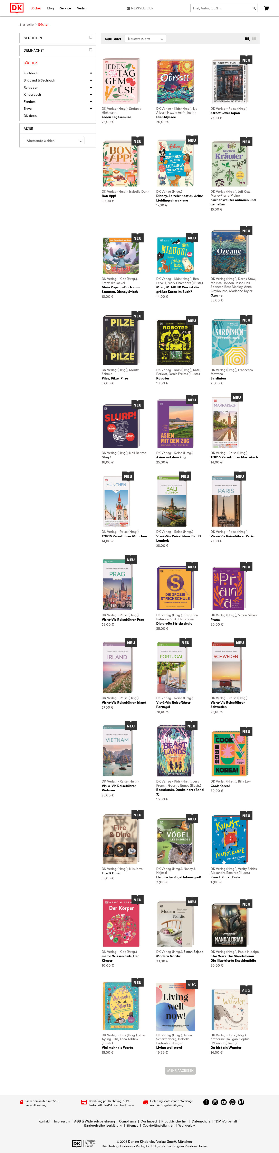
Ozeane (216, 295)
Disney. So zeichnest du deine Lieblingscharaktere (179, 198)
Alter (28, 129)
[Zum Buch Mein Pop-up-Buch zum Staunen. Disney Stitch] (121, 255)
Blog (50, 8)
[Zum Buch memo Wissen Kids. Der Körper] (121, 923)
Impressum (62, 1121)
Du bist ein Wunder (226, 1047)
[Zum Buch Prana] (230, 588)
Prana (215, 619)
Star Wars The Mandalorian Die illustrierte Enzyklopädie (233, 958)
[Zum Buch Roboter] (175, 342)
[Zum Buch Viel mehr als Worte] (121, 1006)
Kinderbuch (32, 95)
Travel (28, 109)
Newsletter (142, 8)
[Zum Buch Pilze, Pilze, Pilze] (121, 340)
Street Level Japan (225, 113)
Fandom (30, 102)
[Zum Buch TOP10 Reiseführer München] (116, 501)
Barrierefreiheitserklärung (103, 1125)
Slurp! (106, 457)
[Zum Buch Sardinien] (230, 342)
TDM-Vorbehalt (225, 1121)
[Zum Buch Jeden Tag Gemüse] (121, 81)
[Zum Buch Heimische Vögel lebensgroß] (175, 841)
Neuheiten (33, 38)
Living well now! (169, 1047)
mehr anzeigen (180, 1070)
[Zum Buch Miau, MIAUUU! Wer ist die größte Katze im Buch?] (175, 255)
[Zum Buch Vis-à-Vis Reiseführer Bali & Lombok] (172, 501)
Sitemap (132, 1125)
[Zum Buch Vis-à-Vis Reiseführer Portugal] (172, 667)
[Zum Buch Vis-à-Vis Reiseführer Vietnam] (118, 750)
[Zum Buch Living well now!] (175, 1007)
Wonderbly (186, 1125)
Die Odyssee (166, 117)
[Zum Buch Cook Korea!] (230, 753)
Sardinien (218, 378)
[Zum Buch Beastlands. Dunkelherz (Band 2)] (175, 750)
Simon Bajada (193, 952)
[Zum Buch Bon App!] (121, 163)
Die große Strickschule (174, 623)
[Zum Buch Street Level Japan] (230, 81)
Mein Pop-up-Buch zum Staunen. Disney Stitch (121, 289)
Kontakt (44, 1121)
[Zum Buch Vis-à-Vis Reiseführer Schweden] (227, 667)
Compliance (127, 1121)
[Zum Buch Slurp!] (121, 426)
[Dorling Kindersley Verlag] (16, 8)
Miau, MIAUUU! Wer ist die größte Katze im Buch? (177, 289)
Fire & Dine (110, 873)
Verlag (82, 8)
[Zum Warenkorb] (266, 8)
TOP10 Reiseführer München (124, 536)
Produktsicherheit (174, 1121)
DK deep (30, 116)
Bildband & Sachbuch (39, 80)
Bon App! (109, 196)
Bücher (36, 8)
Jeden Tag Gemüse (116, 117)
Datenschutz (201, 1121)
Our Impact (149, 1121)
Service (65, 8)
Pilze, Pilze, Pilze (115, 378)
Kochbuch (31, 73)
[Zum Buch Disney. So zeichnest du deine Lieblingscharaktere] (175, 162)
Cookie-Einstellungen (158, 1125)
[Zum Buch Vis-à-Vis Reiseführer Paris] (227, 501)
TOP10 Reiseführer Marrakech (234, 457)
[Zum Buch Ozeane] (230, 252)
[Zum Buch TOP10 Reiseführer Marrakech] (225, 422)
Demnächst (34, 51)
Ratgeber (31, 88)
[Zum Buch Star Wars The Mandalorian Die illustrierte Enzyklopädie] (230, 925)
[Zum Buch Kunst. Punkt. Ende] (230, 839)
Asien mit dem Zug (171, 457)
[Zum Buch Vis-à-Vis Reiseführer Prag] (118, 584)
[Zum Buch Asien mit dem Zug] (175, 423)
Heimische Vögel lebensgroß (178, 877)
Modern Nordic (168, 956)
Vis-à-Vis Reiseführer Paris (232, 536)
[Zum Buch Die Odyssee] (175, 81)
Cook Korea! (220, 786)
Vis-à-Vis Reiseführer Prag (123, 619)
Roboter (162, 378)
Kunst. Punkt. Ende (225, 877)
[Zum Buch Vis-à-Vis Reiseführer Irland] (118, 667)
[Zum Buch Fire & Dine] (121, 839)
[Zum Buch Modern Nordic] (175, 924)
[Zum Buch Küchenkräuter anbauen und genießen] (230, 164)
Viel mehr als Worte (117, 1047)
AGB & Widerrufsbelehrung (94, 1121)
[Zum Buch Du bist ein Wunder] (230, 1009)
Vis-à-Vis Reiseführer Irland (124, 702)
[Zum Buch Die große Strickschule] (175, 588)
